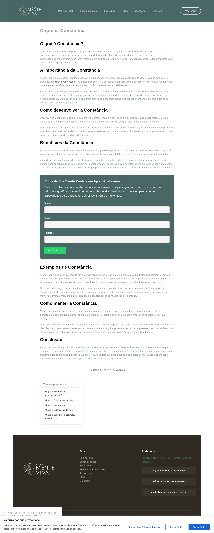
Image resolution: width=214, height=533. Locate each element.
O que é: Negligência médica (59, 400)
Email (48, 218)
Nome (47, 203)
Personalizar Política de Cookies (144, 527)
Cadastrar (55, 250)
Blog (125, 10)
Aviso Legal (86, 473)
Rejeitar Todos (176, 527)
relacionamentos (64, 81)
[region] (107, 524)
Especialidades (88, 10)
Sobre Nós (85, 465)
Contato (157, 10)
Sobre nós (109, 10)
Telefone (49, 232)
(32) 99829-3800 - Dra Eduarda (169, 470)
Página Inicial (65, 10)
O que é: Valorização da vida (59, 410)
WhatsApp (190, 10)
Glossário (140, 10)
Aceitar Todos (199, 527)
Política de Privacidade (92, 469)
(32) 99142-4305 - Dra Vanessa (169, 481)
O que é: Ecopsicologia (56, 405)
